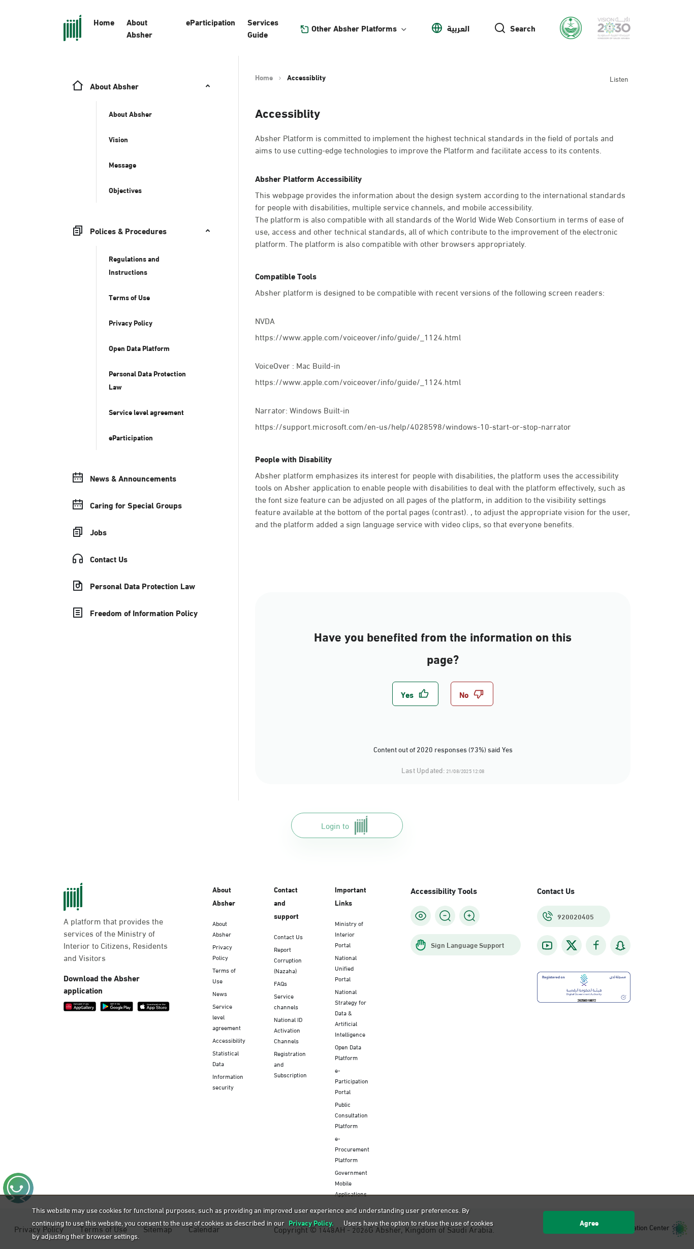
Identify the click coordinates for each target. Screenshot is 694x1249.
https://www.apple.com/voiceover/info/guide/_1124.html (358, 336)
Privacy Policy (222, 952)
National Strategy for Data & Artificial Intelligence (350, 1012)
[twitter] (571, 945)
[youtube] (547, 945)
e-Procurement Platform (352, 1148)
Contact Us (288, 936)
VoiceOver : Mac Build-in (298, 364)
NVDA (265, 320)
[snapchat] (620, 945)
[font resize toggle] (445, 916)
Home (103, 21)
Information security (227, 1081)
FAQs (280, 982)
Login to (335, 825)
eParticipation (210, 21)
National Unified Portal (346, 967)
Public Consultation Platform (351, 1114)
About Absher (139, 27)
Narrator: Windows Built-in (303, 409)
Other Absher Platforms (354, 28)
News (219, 993)
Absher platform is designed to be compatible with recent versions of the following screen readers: (430, 292)
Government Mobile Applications (351, 1182)
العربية (458, 28)
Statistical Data (225, 1058)
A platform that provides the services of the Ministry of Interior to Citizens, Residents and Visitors (116, 939)
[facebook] (596, 945)
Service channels (286, 1001)
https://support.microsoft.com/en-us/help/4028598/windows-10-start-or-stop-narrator (413, 426)
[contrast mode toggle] (421, 916)
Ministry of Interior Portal (349, 933)
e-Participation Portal (351, 1080)
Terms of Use (224, 975)
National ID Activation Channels (288, 1029)
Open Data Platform (348, 1052)
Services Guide (262, 27)
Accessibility (228, 1039)
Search (522, 28)
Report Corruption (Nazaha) (288, 959)
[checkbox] (415, 694)
